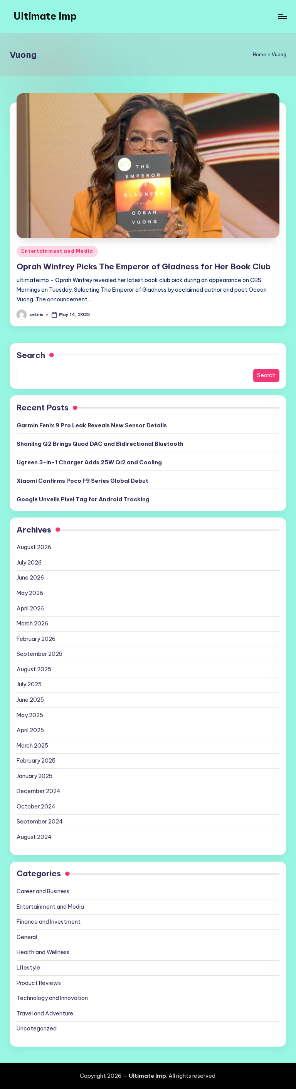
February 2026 (36, 638)
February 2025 (36, 760)
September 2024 (40, 821)
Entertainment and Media (57, 251)
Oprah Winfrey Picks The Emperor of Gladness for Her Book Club (144, 266)
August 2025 (34, 669)
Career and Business (43, 891)
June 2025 (30, 699)
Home (259, 54)
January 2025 (34, 776)
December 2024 (39, 791)
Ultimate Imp (45, 16)
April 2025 (30, 730)
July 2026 (29, 562)
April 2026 (30, 608)
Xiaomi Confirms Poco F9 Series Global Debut (82, 480)
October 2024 (36, 806)
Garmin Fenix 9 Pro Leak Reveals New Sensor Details (92, 425)
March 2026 (32, 623)
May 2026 (30, 593)
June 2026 (30, 577)
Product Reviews (39, 983)
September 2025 (39, 653)
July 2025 (29, 684)
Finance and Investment (49, 921)
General (27, 937)
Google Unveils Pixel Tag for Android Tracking (83, 499)
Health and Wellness (43, 952)
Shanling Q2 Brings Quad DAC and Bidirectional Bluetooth (100, 443)
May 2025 (30, 715)
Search (31, 355)
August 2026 (34, 547)
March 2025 (32, 745)
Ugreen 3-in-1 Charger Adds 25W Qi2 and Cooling (89, 462)
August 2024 (34, 837)
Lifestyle (28, 967)
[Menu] (282, 16)
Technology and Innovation (52, 998)
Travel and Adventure (45, 1013)
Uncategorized (37, 1028)
